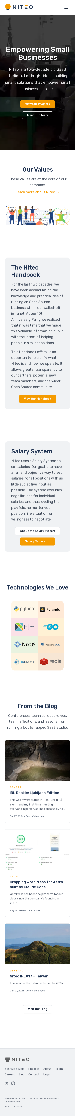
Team (59, 1069)
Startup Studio (14, 1069)
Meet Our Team (37, 115)
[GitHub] (13, 1083)
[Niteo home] (19, 7)
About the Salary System (37, 531)
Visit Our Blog (37, 1009)
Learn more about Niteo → (38, 192)
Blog (21, 1074)
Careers (10, 1074)
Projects (33, 1069)
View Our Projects (37, 104)
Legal (46, 1074)
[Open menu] (66, 7)
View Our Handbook (37, 399)
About (47, 1069)
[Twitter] (7, 1083)
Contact (33, 1074)
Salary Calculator (37, 541)
